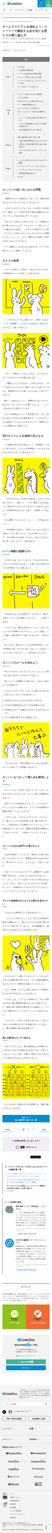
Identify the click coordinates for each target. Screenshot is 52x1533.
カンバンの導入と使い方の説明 (30, 77)
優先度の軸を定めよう (28, 173)
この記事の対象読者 (25, 70)
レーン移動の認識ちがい (27, 104)
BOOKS (33, 1439)
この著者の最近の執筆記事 (26, 1233)
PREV (8, 1129)
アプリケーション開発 (23, 10)
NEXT (44, 1129)
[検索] (4, 9)
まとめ (20, 176)
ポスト (36, 1157)
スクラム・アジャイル (20, 50)
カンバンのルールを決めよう (29, 108)
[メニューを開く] (3, 3)
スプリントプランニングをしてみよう (32, 166)
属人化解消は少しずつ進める (31, 129)
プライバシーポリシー (17, 1514)
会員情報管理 (14, 1501)
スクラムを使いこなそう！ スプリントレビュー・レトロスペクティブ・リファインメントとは (26, 1174)
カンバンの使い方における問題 (30, 94)
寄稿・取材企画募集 (14, 1418)
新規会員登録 (27, 1362)
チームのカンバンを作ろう (28, 86)
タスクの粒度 (23, 97)
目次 (26, 59)
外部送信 (13, 1517)
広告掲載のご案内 (39, 1418)
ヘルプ (12, 1494)
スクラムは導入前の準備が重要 (30, 73)
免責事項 (13, 1504)
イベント (6, 1439)
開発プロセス (7, 50)
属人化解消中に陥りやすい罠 (29, 137)
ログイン (27, 1368)
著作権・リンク (15, 1497)
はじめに (21, 66)
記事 (31, 1428)
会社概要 (13, 1507)
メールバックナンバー (27, 1355)
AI (11, 10)
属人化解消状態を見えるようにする (33, 140)
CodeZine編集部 (31, 42)
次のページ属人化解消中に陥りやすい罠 (26, 1118)
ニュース (6, 1428)
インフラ (38, 10)
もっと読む (9, 1190)
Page (8, 76)
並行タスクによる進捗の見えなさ (30, 101)
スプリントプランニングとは (31, 169)
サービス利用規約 (16, 1511)
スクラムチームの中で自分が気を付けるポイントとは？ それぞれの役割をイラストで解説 (26, 1180)
